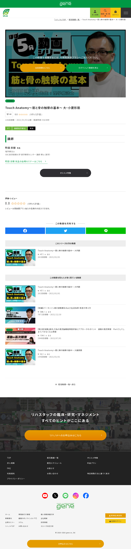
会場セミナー (10, 522)
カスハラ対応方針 (47, 526)
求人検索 (11, 463)
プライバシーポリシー (16, 478)
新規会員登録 (116, 515)
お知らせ (50, 468)
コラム (21, 522)
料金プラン (91, 463)
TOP (9, 457)
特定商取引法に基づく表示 (98, 473)
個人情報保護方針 (47, 514)
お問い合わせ (52, 473)
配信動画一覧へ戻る (67, 384)
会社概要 (44, 518)
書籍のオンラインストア (27, 518)
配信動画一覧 (53, 457)
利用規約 (11, 473)
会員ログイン (116, 521)
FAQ (9, 468)
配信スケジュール (54, 463)
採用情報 (44, 522)
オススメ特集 (92, 457)
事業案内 (8, 518)
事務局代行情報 (24, 514)
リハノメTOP (10, 526)
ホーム (7, 514)
